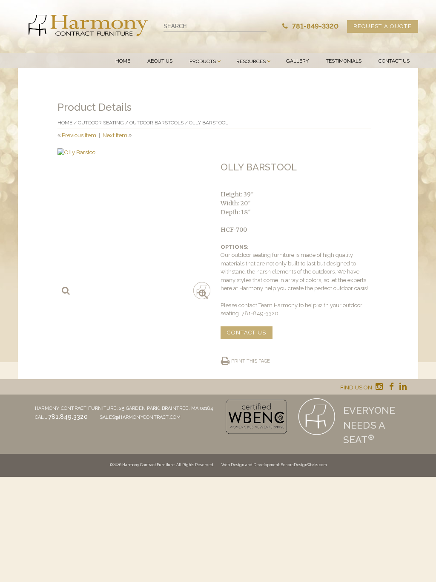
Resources (251, 61)
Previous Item (79, 135)
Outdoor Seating (101, 123)
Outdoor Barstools (156, 123)
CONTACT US (246, 332)
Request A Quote (382, 26)
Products (202, 61)
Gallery (297, 61)
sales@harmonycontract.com (140, 417)
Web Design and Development (250, 465)
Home (122, 61)
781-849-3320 (314, 26)
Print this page (250, 361)
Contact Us (394, 61)
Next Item (115, 135)
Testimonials (343, 61)
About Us (159, 61)
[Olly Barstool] (132, 223)
